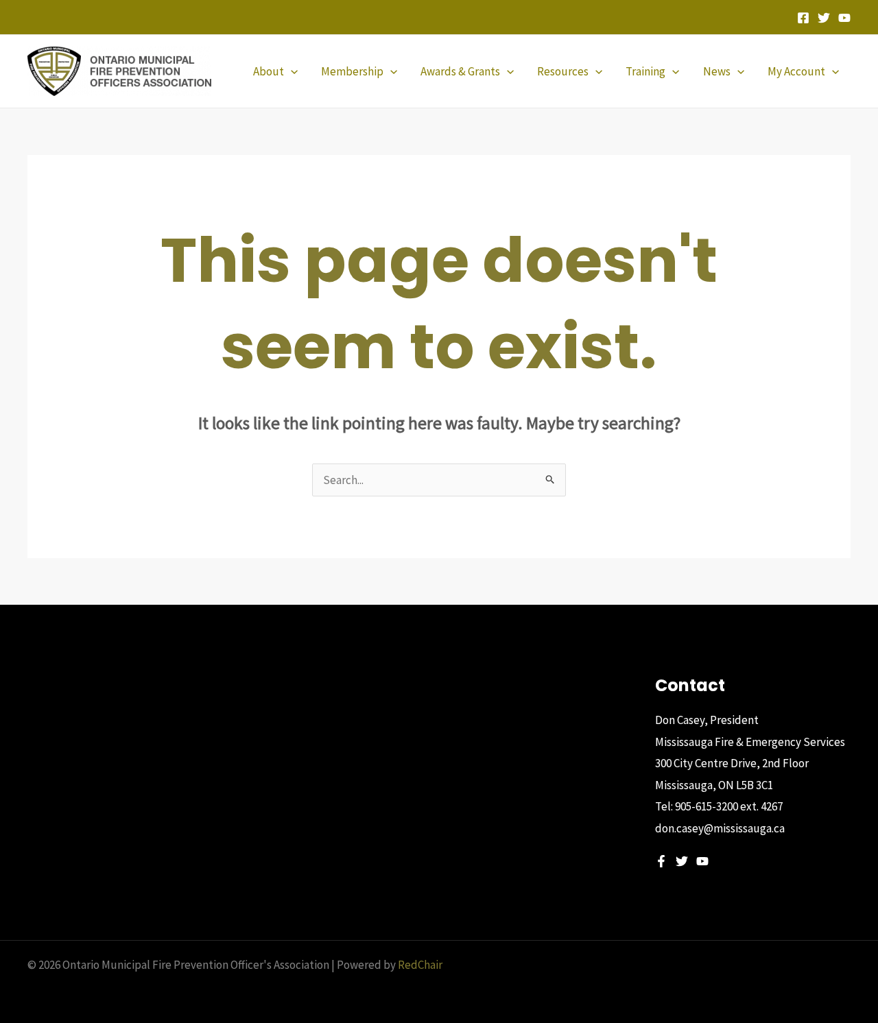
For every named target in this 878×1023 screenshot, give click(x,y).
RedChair (420, 964)
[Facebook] (803, 18)
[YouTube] (844, 18)
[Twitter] (824, 18)
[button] (291, 71)
